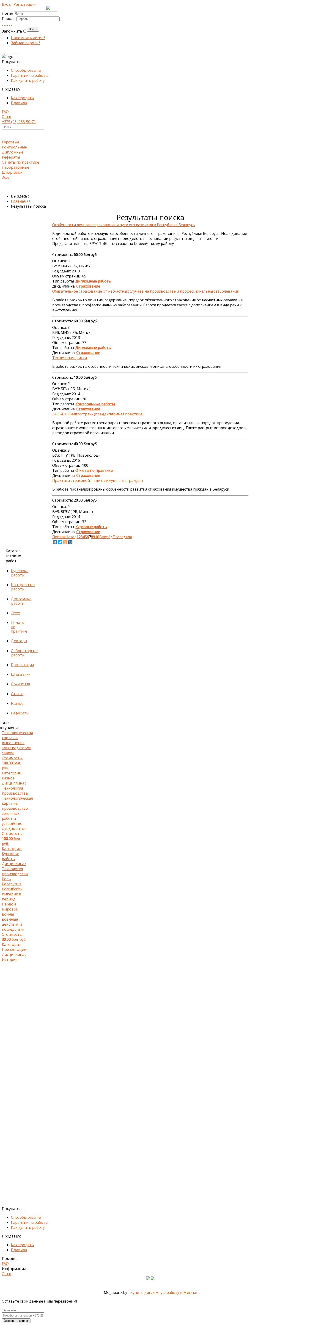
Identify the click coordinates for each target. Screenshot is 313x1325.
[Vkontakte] (2, 23)
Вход (6, 4)
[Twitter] (11, 23)
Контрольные (14, 147)
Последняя (122, 536)
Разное (17, 703)
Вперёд (106, 536)
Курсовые (10, 142)
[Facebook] (5, 23)
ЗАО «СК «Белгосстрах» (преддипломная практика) (97, 414)
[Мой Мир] (70, 542)
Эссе (5, 177)
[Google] (7, 23)
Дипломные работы (21, 601)
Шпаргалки (12, 172)
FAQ (5, 111)
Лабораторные (15, 167)
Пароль (9, 18)
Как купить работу (28, 80)
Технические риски (69, 357)
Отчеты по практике (20, 162)
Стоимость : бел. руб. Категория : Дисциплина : (15, 763)
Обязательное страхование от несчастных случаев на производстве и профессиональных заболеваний (145, 291)
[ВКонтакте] (55, 542)
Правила (19, 102)
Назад (71, 536)
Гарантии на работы (29, 75)
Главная (18, 201)
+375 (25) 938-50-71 (19, 121)
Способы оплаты (26, 70)
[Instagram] (7, 51)
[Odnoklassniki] (4, 23)
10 (97, 536)
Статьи (17, 694)
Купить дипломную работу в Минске (163, 1292)
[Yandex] (15, 51)
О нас (6, 116)
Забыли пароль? (25, 42)
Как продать (22, 97)
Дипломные (12, 152)
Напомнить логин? (28, 37)
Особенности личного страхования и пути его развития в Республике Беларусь (123, 224)
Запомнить (12, 31)
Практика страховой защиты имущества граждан (97, 480)
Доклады (19, 641)
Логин (7, 13)
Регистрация (25, 4)
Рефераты (11, 157)
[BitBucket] (18, 51)
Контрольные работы (23, 587)
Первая (59, 536)
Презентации (22, 665)
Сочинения (20, 684)
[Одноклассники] (65, 542)
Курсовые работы (19, 573)
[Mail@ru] (9, 23)
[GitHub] (16, 51)
